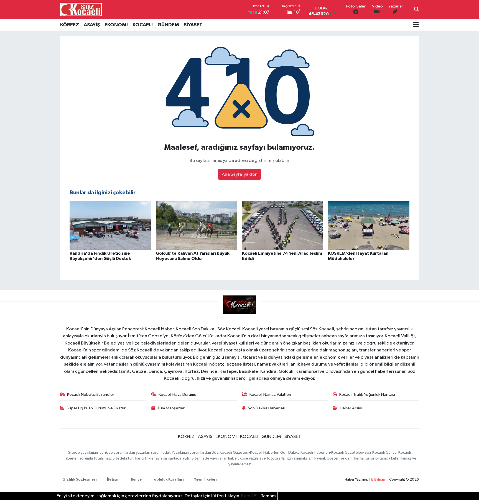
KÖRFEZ (69, 24)
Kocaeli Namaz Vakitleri (270, 394)
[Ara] (416, 9)
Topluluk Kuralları (168, 479)
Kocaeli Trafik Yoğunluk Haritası (367, 394)
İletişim (114, 479)
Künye (136, 479)
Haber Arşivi (351, 408)
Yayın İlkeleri (205, 479)
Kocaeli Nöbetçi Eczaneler (90, 394)
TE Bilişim (377, 479)
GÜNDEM (168, 24)
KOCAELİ (143, 24)
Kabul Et (249, 496)
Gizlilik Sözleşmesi (79, 479)
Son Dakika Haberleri (266, 408)
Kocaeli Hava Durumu (177, 394)
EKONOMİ (116, 24)
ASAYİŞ (92, 24)
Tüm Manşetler (171, 408)
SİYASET (193, 24)
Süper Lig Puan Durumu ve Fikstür (96, 408)
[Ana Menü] (416, 25)
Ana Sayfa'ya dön (240, 174)
